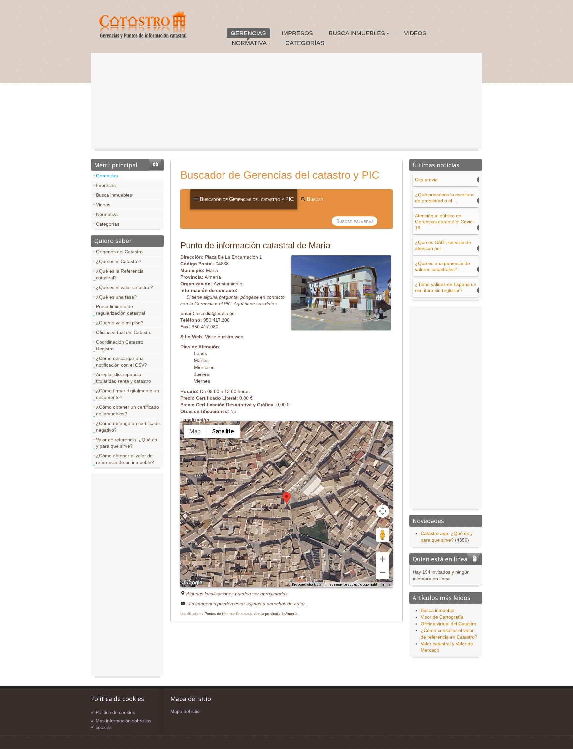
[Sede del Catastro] (143, 26)
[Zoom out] (382, 572)
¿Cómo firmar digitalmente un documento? (127, 394)
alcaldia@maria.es (215, 313)
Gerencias (107, 175)
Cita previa (426, 179)
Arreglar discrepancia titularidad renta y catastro (123, 378)
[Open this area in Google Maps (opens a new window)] (193, 583)
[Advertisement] (286, 102)
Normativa (107, 214)
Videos (103, 204)
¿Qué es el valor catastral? (124, 287)
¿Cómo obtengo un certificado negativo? (128, 427)
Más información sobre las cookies (123, 724)
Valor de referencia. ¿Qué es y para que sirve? (126, 443)
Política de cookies (115, 712)
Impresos (106, 185)
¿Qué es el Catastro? (118, 261)
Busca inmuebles (114, 195)
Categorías (107, 224)
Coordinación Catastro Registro (119, 345)
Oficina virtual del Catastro (124, 332)
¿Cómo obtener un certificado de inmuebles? (127, 410)
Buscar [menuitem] (314, 199)
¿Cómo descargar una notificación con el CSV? (121, 362)
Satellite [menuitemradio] (223, 431)
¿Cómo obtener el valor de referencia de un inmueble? (125, 459)
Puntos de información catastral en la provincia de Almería (251, 614)
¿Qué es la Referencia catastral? (120, 274)
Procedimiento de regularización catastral (120, 310)
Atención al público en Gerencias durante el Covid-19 (444, 221)
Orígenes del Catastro (119, 251)
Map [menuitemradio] (195, 431)
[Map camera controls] (382, 511)
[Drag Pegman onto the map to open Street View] (382, 535)
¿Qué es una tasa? (116, 297)
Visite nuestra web (224, 336)
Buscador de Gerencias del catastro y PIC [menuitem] (246, 199)
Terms (386, 584)
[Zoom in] (382, 559)
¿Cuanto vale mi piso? (119, 322)
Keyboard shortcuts (307, 584)
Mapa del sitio (185, 711)
